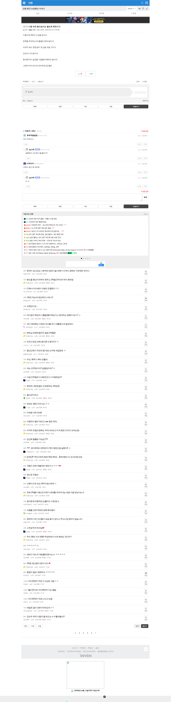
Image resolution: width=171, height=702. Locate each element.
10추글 (101, 13)
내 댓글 (69, 13)
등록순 (33, 131)
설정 (97, 648)
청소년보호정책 (89, 651)
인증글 (133, 13)
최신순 (39, 131)
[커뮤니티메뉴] (24, 2)
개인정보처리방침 (74, 651)
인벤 (30, 3)
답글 (26, 144)
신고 (33, 81)
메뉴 (24, 101)
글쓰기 (147, 8)
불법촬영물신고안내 (105, 651)
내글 (37, 13)
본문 (60, 106)
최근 (25, 626)
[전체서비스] (146, 2)
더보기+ (146, 214)
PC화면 (83, 648)
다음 (110, 106)
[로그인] (142, 2)
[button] (81, 258)
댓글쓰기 (136, 106)
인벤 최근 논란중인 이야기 (34, 8)
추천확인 (26, 81)
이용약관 (61, 651)
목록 (34, 106)
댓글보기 (136, 206)
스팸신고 (40, 81)
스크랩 (144, 81)
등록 (145, 197)
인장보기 (30, 101)
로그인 (74, 648)
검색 (137, 626)
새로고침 (145, 131)
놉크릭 (25, 30)
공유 (137, 81)
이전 (85, 106)
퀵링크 (90, 648)
